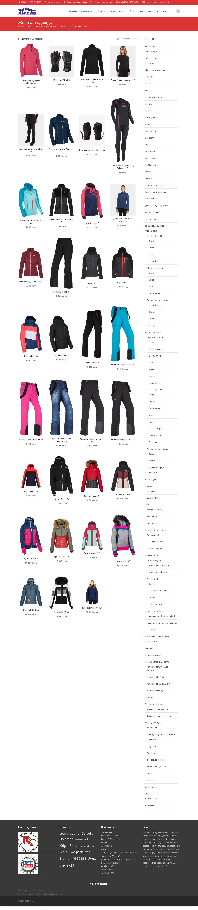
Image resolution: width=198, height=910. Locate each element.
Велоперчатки (152, 198)
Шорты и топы (155, 356)
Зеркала (149, 76)
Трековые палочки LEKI (158, 709)
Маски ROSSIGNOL (155, 509)
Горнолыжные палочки (155, 530)
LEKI (71, 845)
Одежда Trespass (153, 332)
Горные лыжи (151, 555)
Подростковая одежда (157, 300)
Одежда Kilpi (151, 231)
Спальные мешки (153, 655)
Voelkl (64, 866)
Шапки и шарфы (156, 349)
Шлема (148, 486)
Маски (148, 504)
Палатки (149, 648)
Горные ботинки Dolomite (157, 661)
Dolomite (66, 839)
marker (77, 846)
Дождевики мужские (156, 766)
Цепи (147, 144)
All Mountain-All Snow (158, 572)
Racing (151, 584)
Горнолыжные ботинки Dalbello (161, 616)
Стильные (149, 805)
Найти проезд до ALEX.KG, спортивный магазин (40, 894)
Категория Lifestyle (155, 690)
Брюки (151, 247)
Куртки (152, 241)
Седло (148, 124)
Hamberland (78, 840)
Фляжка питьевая (153, 212)
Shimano (70, 852)
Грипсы (148, 104)
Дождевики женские (156, 760)
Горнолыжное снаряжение (80, 11)
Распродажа (151, 472)
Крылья (148, 83)
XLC (72, 865)
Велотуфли (150, 131)
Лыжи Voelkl (152, 579)
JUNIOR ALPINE (155, 604)
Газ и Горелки (151, 641)
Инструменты (151, 117)
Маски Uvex (152, 516)
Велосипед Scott (152, 51)
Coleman (75, 833)
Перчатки (153, 442)
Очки (131, 11)
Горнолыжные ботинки (156, 611)
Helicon (87, 839)
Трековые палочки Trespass (160, 716)
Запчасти (149, 137)
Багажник (149, 63)
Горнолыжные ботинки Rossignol (162, 623)
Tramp (65, 858)
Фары (147, 90)
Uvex (91, 858)
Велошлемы (150, 165)
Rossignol (85, 846)
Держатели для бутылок (156, 205)
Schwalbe (92, 846)
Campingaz (64, 834)
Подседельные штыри (155, 70)
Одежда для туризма (154, 722)
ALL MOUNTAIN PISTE (159, 590)
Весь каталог (163, 11)
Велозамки (150, 158)
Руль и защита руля (154, 97)
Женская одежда (154, 236)
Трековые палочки (153, 704)
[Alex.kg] (25, 10)
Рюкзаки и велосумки (155, 185)
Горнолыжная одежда (154, 226)
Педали (148, 178)
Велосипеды (145, 11)
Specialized (82, 852)
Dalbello (87, 833)
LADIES (152, 597)
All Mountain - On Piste (159, 565)
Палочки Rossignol (155, 541)
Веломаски (150, 151)
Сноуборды (150, 479)
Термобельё (154, 408)
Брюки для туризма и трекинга (161, 734)
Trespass (78, 858)
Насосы (148, 171)
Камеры (148, 110)
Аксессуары (152, 325)
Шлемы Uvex (153, 491)
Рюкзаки (149, 697)
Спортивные (151, 798)
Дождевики (152, 727)
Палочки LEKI (153, 535)
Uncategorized (150, 219)
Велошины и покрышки (155, 192)
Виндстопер (152, 753)
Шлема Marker (153, 498)
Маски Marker (153, 523)
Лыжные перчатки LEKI (155, 548)
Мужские (153, 746)
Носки (151, 342)
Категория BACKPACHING (159, 683)
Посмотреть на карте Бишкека (32, 890)
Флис (151, 254)
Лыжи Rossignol (154, 560)
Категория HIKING (155, 677)
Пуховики (151, 780)
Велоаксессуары (151, 58)
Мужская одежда (155, 268)
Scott (63, 852)
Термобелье (154, 261)
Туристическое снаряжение (110, 11)
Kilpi (63, 845)
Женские (152, 739)
